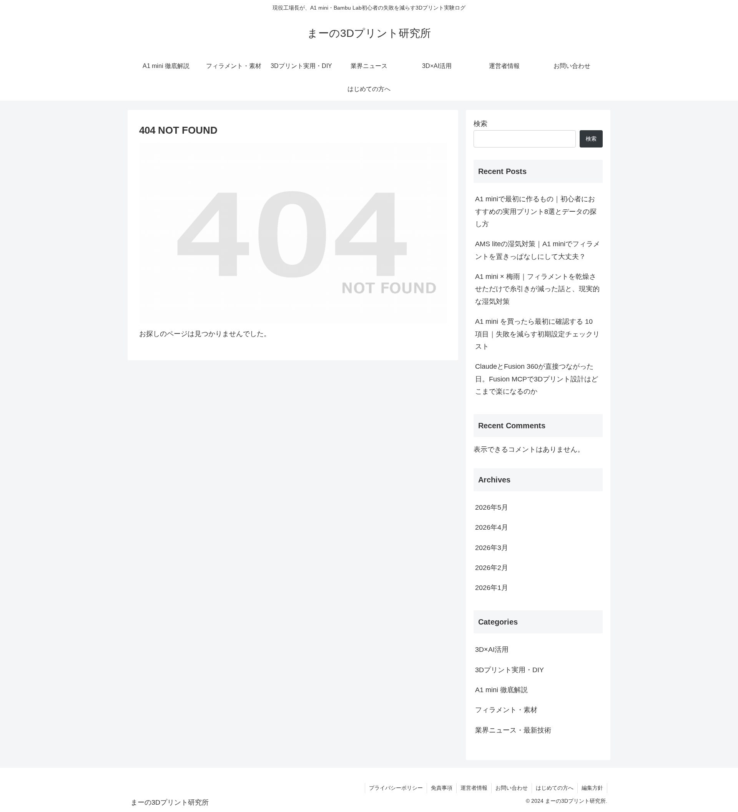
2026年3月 (491, 548)
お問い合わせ (511, 788)
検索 (480, 124)
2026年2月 (491, 568)
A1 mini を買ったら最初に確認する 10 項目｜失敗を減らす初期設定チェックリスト (537, 334)
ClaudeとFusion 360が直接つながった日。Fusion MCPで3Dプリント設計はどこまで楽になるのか (536, 379)
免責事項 (441, 788)
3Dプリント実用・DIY (509, 670)
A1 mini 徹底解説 (501, 690)
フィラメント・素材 (506, 710)
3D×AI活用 (492, 649)
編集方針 (592, 788)
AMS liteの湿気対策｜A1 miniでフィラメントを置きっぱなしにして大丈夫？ (537, 250)
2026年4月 (491, 527)
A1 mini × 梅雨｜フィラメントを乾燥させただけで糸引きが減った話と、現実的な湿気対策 (537, 289)
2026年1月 (491, 588)
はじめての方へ (554, 788)
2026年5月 (491, 507)
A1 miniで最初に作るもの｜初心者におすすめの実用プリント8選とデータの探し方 (536, 211)
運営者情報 (473, 788)
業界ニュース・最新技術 (513, 730)
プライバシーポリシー (396, 788)
